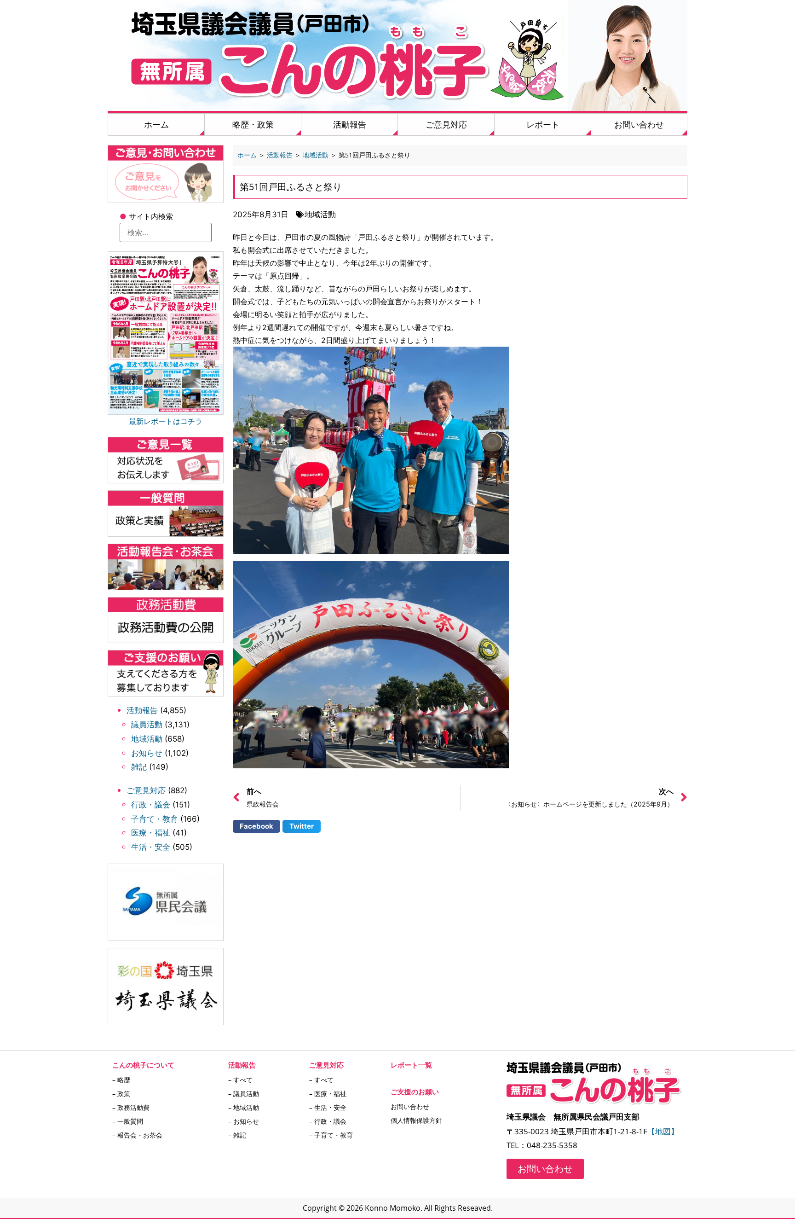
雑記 (139, 767)
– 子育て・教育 (331, 1135)
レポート (542, 124)
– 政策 (121, 1093)
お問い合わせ (639, 124)
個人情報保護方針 (416, 1120)
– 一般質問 (127, 1121)
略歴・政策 (253, 124)
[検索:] (166, 232)
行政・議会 (150, 804)
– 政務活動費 (131, 1107)
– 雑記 (237, 1135)
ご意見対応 (446, 124)
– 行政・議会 (327, 1121)
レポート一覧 (411, 1064)
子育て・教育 (154, 819)
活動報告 (349, 124)
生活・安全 (150, 847)
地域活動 (146, 738)
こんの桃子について (143, 1064)
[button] (256, 826)
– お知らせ (243, 1121)
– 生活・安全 (327, 1107)
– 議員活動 (243, 1093)
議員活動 (146, 724)
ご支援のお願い (415, 1091)
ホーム (156, 124)
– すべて (240, 1079)
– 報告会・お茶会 (137, 1135)
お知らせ (146, 753)
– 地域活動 (243, 1107)
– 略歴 (121, 1079)
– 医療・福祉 (327, 1093)
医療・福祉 (150, 832)
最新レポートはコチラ (165, 421)
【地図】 (663, 1131)
